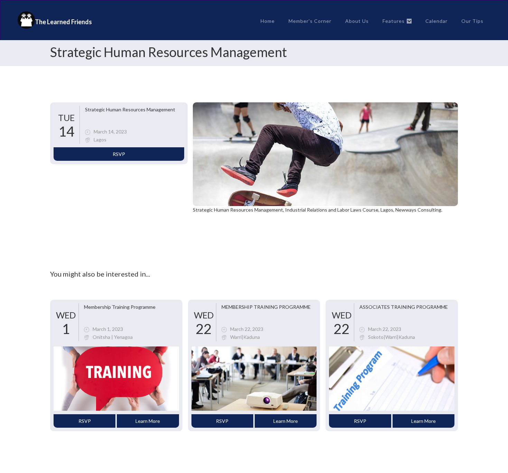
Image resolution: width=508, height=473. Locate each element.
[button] (397, 21)
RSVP (119, 154)
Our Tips (472, 21)
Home (268, 21)
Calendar (436, 21)
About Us (357, 21)
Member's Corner (310, 21)
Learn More (147, 421)
